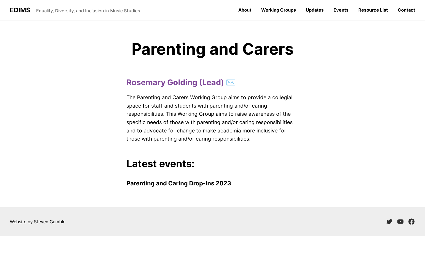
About (244, 10)
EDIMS (20, 10)
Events (341, 10)
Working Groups (278, 10)
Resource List (373, 10)
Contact (406, 10)
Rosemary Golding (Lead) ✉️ (181, 82)
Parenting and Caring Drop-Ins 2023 (178, 183)
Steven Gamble (49, 221)
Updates (315, 10)
